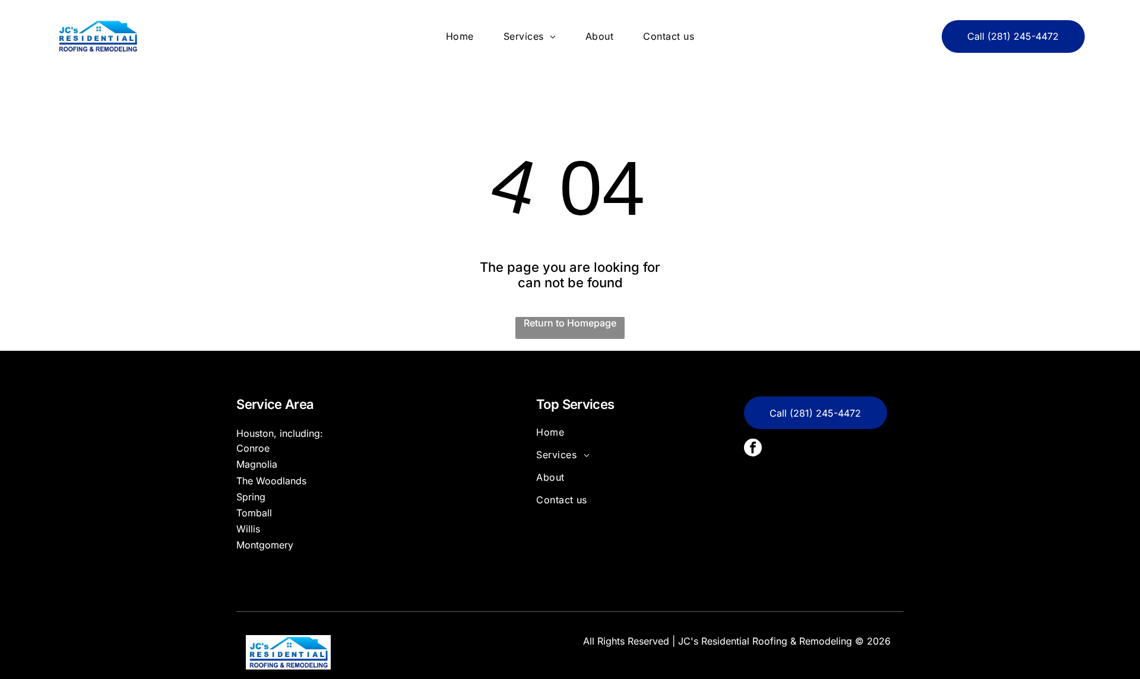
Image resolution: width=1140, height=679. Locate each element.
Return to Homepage (570, 323)
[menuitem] (460, 36)
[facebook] (753, 449)
